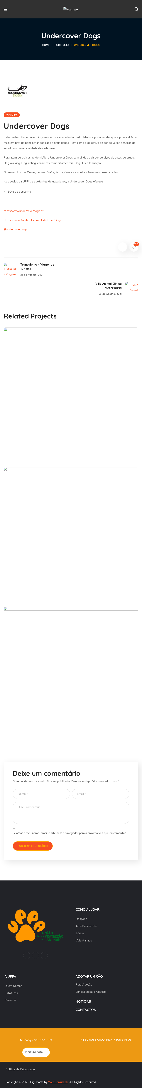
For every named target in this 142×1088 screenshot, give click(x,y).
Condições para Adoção (91, 992)
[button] (136, 9)
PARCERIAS (12, 114)
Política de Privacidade (20, 1069)
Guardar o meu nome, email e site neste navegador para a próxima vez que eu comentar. (69, 833)
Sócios (80, 933)
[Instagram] (44, 955)
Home (46, 45)
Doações (81, 919)
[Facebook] (35, 955)
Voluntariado (84, 941)
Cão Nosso (24, 447)
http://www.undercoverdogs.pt (24, 211)
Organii (20, 726)
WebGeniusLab (58, 1082)
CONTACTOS (86, 1010)
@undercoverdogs (15, 229)
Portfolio (62, 45)
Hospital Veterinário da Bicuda (46, 587)
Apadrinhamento (86, 926)
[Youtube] (26, 955)
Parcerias (10, 1000)
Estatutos (11, 993)
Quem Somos (13, 986)
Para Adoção (84, 985)
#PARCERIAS (21, 453)
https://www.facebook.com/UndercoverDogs (33, 220)
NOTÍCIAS (83, 1001)
